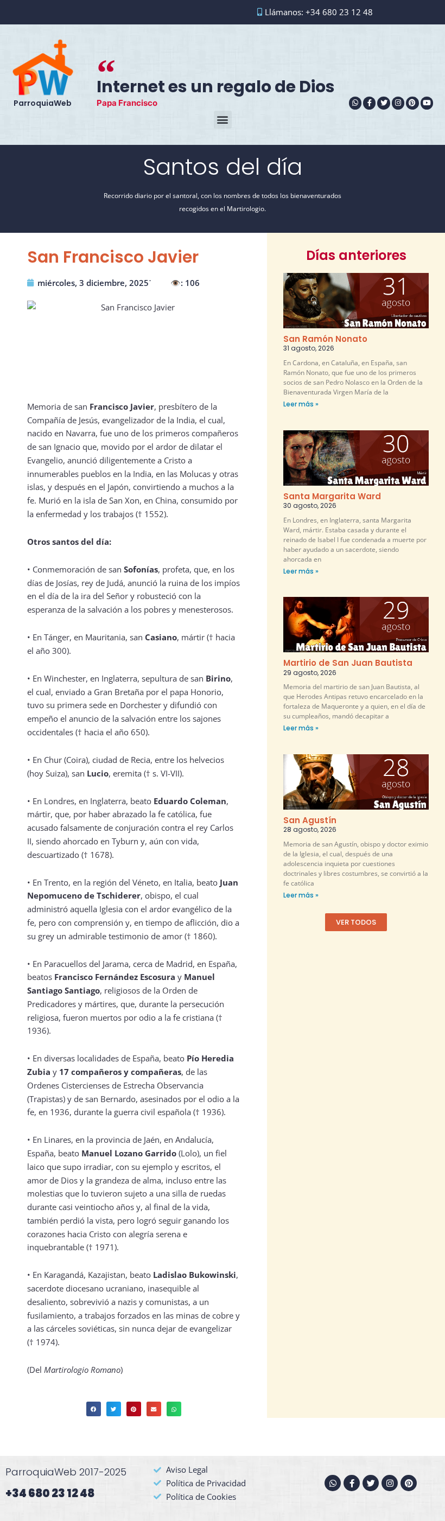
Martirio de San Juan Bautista (347, 663)
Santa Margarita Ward (332, 496)
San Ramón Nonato (325, 339)
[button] (223, 120)
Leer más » (301, 404)
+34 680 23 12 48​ (49, 1493)
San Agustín (309, 820)
